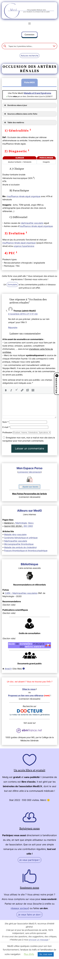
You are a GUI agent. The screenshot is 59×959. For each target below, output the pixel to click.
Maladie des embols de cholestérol (20, 547)
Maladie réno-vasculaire (15, 534)
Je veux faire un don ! (29, 914)
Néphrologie (21, 523)
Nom (5, 422)
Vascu (31, 523)
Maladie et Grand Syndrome (37, 93)
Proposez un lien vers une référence (25, 695)
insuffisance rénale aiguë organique (36, 226)
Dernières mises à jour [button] (17, 105)
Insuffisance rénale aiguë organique (23, 196)
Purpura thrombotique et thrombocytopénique (25, 550)
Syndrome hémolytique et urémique (21, 537)
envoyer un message (38, 939)
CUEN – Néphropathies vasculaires (21, 593)
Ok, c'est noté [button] (45, 954)
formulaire (12, 284)
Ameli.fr (8, 668)
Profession (7, 432)
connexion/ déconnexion (29, 472)
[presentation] (5, 390)
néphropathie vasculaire (32, 223)
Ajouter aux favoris (30, 487)
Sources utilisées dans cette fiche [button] (22, 114)
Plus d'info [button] (29, 954)
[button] (29, 35)
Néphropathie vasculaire (15, 541)
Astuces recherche (29, 55)
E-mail (6, 427)
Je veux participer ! (29, 860)
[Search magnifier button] (5, 46)
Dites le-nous (29, 689)
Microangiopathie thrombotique (19, 544)
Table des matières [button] (15, 122)
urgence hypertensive (24, 246)
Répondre (12, 327)
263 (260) (28, 526)
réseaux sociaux (19, 908)
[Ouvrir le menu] (29, 23)
